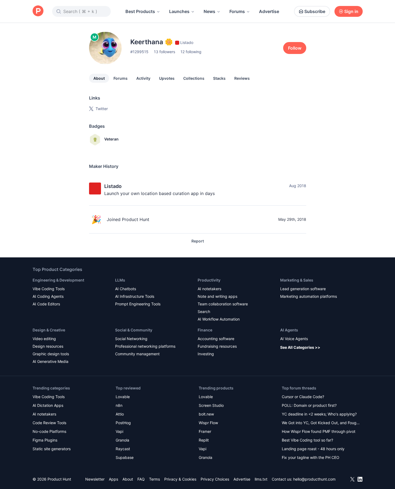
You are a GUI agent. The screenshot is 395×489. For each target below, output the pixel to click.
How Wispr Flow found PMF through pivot (318, 431)
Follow (294, 48)
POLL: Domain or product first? (309, 405)
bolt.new (206, 414)
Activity (143, 78)
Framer (205, 431)
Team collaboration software (223, 304)
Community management (137, 353)
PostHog (123, 422)
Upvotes (167, 78)
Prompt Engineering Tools (137, 304)
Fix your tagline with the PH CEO (310, 457)
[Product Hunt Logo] (38, 11)
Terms (154, 479)
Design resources (48, 346)
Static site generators (52, 448)
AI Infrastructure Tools (134, 296)
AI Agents (289, 330)
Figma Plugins (45, 440)
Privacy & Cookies (180, 479)
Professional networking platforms (145, 346)
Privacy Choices (215, 479)
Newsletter (95, 479)
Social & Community (133, 330)
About (99, 78)
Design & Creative (49, 330)
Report (197, 241)
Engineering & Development (58, 280)
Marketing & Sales (296, 280)
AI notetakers (209, 288)
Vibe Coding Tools (49, 288)
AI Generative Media (50, 361)
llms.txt (261, 479)
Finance (205, 330)
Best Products (140, 11)
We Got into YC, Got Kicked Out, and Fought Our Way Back (321, 423)
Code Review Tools (49, 422)
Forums (237, 11)
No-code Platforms (49, 431)
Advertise (269, 11)
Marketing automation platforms (308, 296)
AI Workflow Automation (219, 319)
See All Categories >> (300, 347)
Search (204, 311)
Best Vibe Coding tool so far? (307, 440)
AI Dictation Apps (48, 405)
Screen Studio (211, 405)
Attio (120, 414)
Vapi (119, 431)
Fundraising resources (217, 346)
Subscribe (314, 11)
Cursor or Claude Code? (303, 396)
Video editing (44, 338)
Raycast (123, 448)
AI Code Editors (46, 304)
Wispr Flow (208, 422)
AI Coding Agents (48, 296)
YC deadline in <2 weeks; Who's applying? (319, 414)
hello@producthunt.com (314, 479)
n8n (119, 405)
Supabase (125, 457)
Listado (113, 186)
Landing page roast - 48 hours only (313, 448)
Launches (179, 11)
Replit (204, 440)
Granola (122, 440)
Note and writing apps (217, 296)
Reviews (242, 78)
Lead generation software (303, 288)
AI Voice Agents (294, 338)
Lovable (123, 396)
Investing (206, 353)
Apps (113, 479)
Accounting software (216, 338)
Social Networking (131, 338)
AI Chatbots (125, 288)
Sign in (351, 11)
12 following (191, 51)
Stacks (219, 78)
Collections (193, 78)
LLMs (120, 280)
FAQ (141, 479)
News (209, 11)
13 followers (164, 51)
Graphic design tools (51, 353)
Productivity (209, 280)
